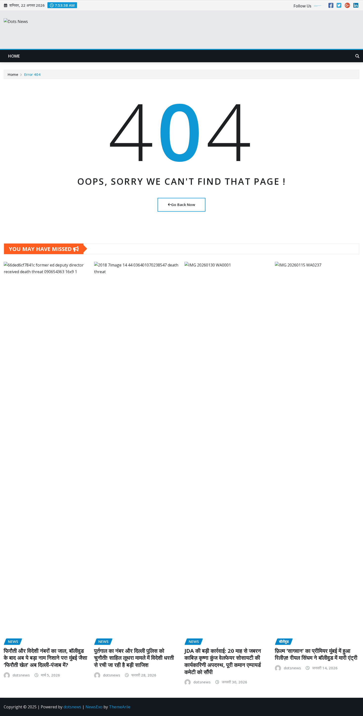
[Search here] (357, 56)
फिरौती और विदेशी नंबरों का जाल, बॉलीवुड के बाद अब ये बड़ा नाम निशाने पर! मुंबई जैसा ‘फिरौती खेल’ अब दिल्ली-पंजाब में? (45, 657)
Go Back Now (183, 204)
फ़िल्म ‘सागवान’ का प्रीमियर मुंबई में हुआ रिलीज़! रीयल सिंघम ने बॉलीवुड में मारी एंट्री (316, 654)
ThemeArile (119, 707)
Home (14, 56)
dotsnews (21, 675)
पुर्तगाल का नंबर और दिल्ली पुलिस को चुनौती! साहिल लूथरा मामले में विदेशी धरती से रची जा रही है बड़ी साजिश (134, 657)
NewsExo (93, 707)
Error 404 (32, 74)
